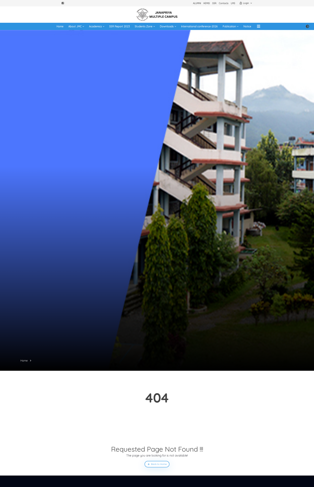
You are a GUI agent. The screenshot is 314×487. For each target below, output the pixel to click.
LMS (233, 3)
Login (246, 3)
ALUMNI (197, 3)
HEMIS (206, 3)
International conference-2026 (199, 26)
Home (59, 26)
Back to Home (159, 464)
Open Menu (258, 26)
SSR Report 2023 (119, 26)
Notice (247, 26)
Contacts (223, 3)
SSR (214, 3)
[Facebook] (62, 3)
